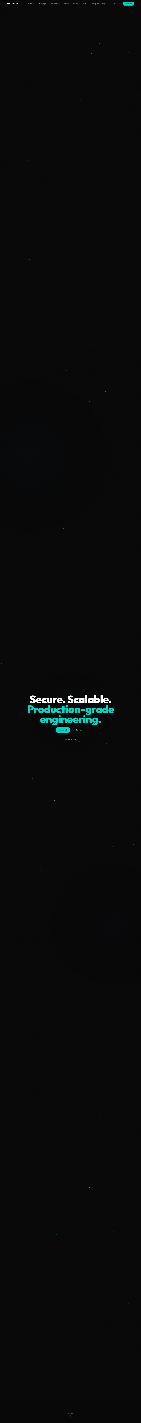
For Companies (55, 4)
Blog (103, 4)
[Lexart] (12, 4)
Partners (75, 4)
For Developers (42, 4)
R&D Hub (84, 4)
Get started (63, 730)
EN (114, 3)
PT (120, 3)
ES (117, 3)
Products (66, 4)
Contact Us (128, 4)
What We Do (30, 4)
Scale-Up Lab (95, 4)
